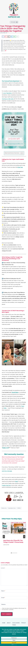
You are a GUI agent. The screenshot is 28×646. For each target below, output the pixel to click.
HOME (3, 622)
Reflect (19, 508)
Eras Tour (20, 167)
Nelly (5, 408)
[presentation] (14, 529)
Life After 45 (3, 32)
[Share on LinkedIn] (12, 36)
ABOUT (9, 622)
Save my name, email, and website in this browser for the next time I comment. (14, 609)
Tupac (22, 406)
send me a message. (7, 471)
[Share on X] (9, 36)
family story (4, 508)
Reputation (9, 93)
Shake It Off (5, 447)
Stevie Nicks (15, 392)
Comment (3, 567)
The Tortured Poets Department (10, 81)
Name (3, 591)
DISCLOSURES (16, 622)
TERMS (14, 625)
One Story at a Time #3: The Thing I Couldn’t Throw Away (13, 541)
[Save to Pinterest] (6, 36)
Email (3, 597)
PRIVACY (23, 622)
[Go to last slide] (4, 536)
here (16, 481)
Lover (4, 93)
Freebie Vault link (6, 485)
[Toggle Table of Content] (21, 153)
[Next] (24, 536)
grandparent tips (12, 508)
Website (3, 604)
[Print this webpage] (18, 36)
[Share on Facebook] (3, 36)
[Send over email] (15, 36)
